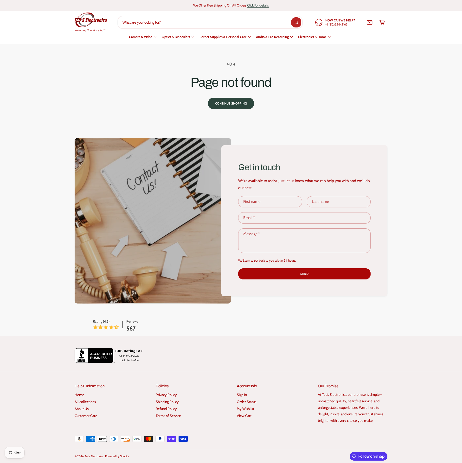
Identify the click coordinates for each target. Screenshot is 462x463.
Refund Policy (166, 409)
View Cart (244, 416)
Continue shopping (231, 103)
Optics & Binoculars (176, 37)
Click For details (258, 5)
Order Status (246, 402)
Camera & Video (140, 37)
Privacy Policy (166, 395)
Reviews (132, 321)
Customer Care (86, 416)
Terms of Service (168, 416)
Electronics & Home (312, 37)
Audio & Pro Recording (272, 37)
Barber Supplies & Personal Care (223, 37)
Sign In (242, 395)
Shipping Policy (167, 402)
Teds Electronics (94, 456)
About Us (82, 409)
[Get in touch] (369, 22)
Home (79, 395)
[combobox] (210, 22)
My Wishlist (245, 409)
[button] (382, 22)
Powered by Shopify (117, 456)
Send (304, 274)
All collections (85, 402)
